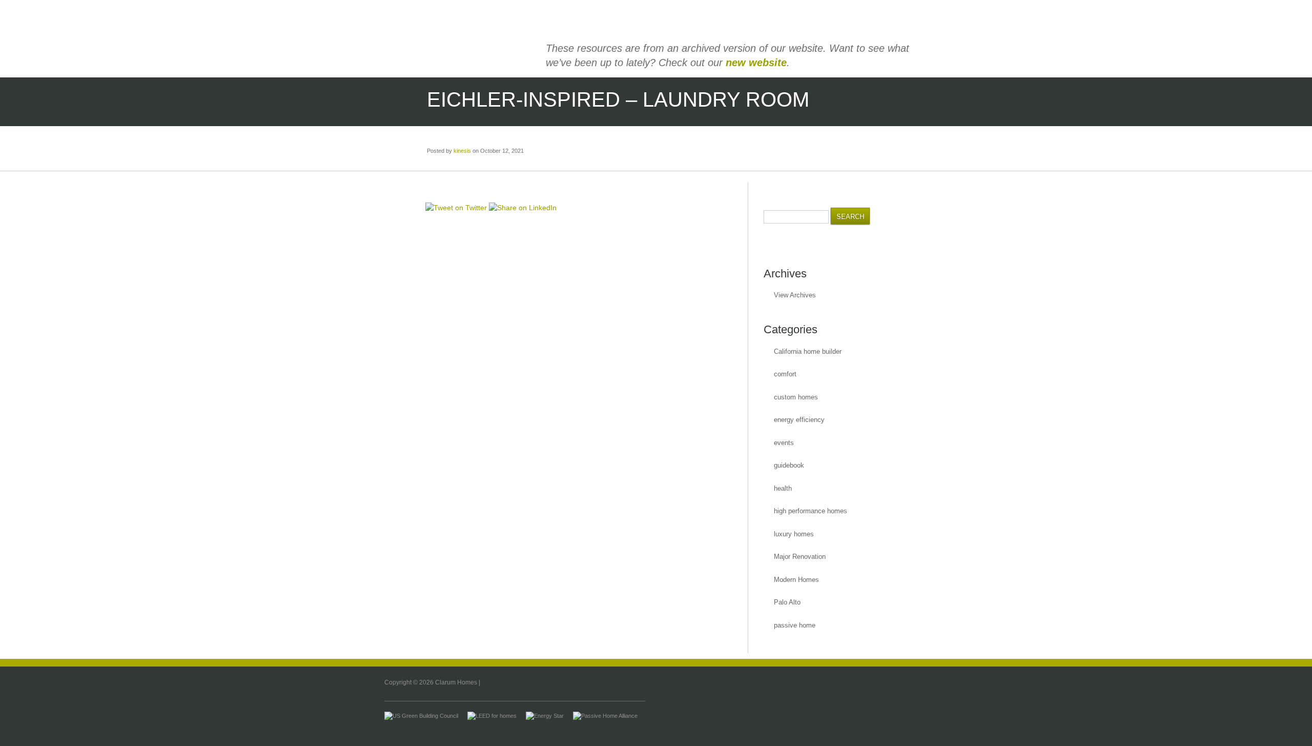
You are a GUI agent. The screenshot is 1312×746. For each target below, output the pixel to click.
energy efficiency (799, 420)
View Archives (795, 295)
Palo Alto (787, 602)
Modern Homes (796, 579)
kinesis (462, 151)
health (783, 488)
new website (756, 62)
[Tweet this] (456, 208)
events (784, 443)
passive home (794, 625)
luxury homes (794, 534)
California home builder (808, 351)
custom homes (796, 397)
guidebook (789, 465)
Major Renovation (800, 556)
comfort (785, 374)
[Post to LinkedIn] (523, 208)
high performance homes (810, 511)
